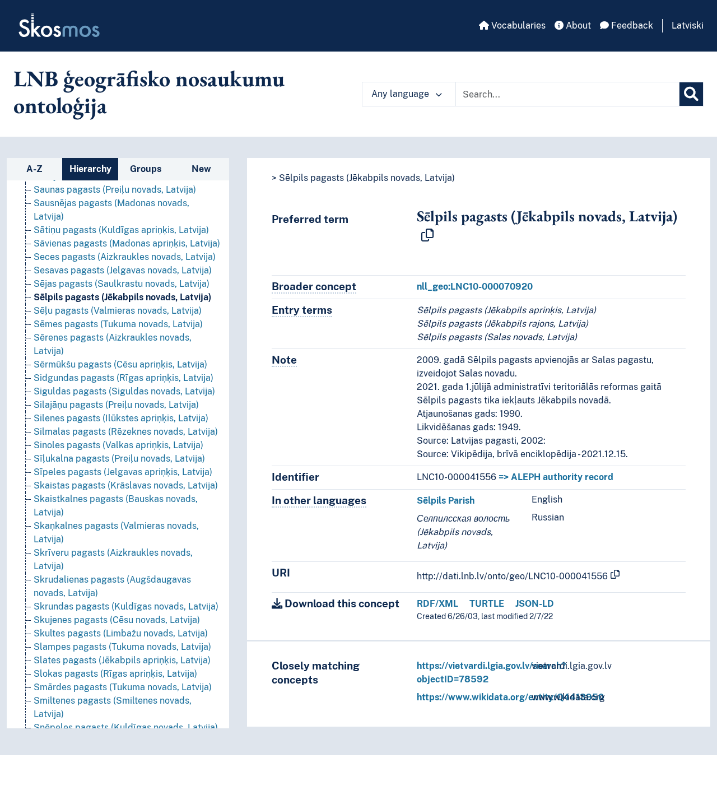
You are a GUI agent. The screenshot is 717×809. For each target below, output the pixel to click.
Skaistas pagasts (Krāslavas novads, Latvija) (126, 485)
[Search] (691, 94)
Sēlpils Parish (445, 500)
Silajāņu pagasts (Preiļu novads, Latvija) (116, 404)
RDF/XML (437, 603)
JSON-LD (534, 603)
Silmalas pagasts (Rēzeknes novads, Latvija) (126, 431)
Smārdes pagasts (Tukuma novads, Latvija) (123, 687)
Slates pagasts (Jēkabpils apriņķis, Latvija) (122, 660)
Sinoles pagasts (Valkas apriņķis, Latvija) (118, 445)
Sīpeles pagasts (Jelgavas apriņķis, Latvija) (123, 472)
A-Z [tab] (34, 169)
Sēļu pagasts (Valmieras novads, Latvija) (118, 310)
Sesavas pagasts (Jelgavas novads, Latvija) (123, 270)
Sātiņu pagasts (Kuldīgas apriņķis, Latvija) (121, 230)
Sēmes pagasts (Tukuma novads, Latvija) (118, 324)
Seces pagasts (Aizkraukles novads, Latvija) (125, 257)
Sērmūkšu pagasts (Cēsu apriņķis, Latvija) (120, 364)
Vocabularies (517, 25)
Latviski (688, 25)
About (577, 25)
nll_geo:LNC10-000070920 (475, 286)
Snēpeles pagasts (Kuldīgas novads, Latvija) (126, 727)
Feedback (631, 25)
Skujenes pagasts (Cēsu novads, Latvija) (117, 620)
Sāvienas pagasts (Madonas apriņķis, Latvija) (127, 243)
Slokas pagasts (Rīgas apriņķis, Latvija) (115, 673)
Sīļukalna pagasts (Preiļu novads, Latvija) (119, 458)
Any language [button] (401, 94)
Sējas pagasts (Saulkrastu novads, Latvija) (121, 283)
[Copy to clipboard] (427, 235)
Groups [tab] (145, 169)
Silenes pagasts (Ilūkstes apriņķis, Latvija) (121, 418)
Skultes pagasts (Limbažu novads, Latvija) (121, 633)
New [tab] (201, 169)
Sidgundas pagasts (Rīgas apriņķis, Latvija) (123, 378)
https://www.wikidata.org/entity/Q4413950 (510, 697)
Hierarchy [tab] (90, 169)
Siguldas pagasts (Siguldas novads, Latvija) (124, 391)
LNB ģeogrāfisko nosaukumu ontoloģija (149, 92)
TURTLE (486, 603)
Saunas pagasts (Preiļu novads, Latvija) (115, 189)
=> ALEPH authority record (556, 477)
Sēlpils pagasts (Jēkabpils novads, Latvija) (122, 297)
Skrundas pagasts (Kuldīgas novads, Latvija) (126, 606)
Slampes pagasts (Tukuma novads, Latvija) (122, 646)
